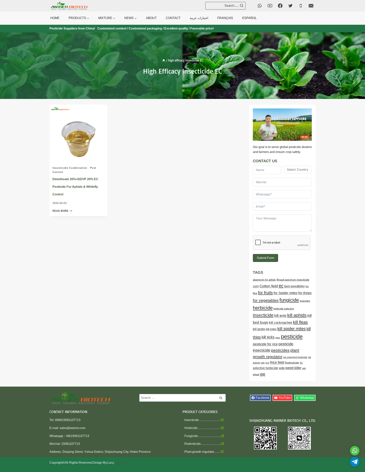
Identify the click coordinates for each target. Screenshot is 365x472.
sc (301, 362)
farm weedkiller (294, 286)
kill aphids (297, 315)
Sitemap (120, 462)
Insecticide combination (69, 167)
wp (262, 374)
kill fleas (300, 322)
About (151, 18)
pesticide (292, 336)
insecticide (263, 315)
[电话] (300, 5)
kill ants (280, 316)
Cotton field (268, 286)
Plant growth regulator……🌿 (204, 451)
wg (304, 368)
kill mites (271, 329)
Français (225, 18)
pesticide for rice (265, 344)
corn (256, 286)
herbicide (263, 307)
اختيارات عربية (199, 18)
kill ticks (268, 337)
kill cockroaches (280, 322)
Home (55, 18)
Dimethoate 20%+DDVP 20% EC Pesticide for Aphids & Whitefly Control (75, 186)
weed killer (293, 368)
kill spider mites (291, 328)
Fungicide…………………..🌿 (204, 436)
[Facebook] (280, 5)
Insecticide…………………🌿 (204, 420)
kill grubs (259, 329)
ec (281, 285)
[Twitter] (290, 5)
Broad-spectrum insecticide (293, 279)
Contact (173, 18)
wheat (256, 374)
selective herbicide (265, 368)
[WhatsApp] (259, 5)
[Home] (163, 60)
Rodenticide (292, 362)
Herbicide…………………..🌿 (204, 428)
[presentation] (78, 134)
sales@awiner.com (72, 428)
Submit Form (265, 257)
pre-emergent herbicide (295, 357)
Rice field (277, 362)
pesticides (280, 350)
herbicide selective (283, 308)
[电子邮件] (311, 5)
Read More (62, 210)
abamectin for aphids (264, 279)
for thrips (305, 293)
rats (263, 362)
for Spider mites (286, 293)
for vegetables (266, 300)
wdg (282, 368)
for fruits (265, 292)
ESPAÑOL (249, 18)
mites (277, 338)
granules (305, 300)
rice (267, 362)
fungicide (289, 300)
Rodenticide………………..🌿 (204, 443)
